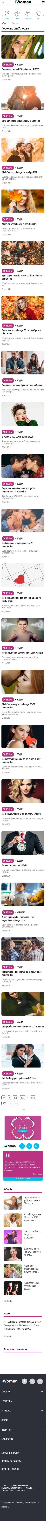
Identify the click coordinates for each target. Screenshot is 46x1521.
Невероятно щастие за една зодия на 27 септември (21, 760)
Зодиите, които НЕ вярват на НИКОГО (20, 69)
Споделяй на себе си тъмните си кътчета (23, 1026)
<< (4, 1098)
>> (16, 1103)
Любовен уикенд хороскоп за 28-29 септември (18, 706)
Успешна (7, 64)
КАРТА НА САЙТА (7, 1490)
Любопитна (7, 1439)
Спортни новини (10, 1469)
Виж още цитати (23, 1178)
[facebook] (22, 1146)
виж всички (8, 1301)
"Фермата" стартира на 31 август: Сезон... (31, 1268)
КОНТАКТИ (21, 1490)
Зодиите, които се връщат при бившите (22, 385)
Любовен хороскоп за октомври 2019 (19, 172)
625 (4, 1103)
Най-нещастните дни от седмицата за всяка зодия (21, 599)
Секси (4, 1420)
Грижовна (6, 1401)
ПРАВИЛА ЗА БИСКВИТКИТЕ (11, 1488)
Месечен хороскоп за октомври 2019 (19, 224)
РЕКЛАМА (29, 1488)
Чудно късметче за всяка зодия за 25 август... (32, 1200)
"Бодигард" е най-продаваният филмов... (32, 1286)
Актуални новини (10, 1453)
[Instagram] (36, 1146)
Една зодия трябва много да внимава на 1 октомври (22, 277)
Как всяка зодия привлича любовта (19, 1078)
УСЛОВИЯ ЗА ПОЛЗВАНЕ (19, 1485)
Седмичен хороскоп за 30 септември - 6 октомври (21, 332)
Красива (5, 1391)
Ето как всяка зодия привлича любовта (21, 120)
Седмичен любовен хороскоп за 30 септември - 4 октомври (18, 490)
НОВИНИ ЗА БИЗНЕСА (11, 1461)
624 (33, 1098)
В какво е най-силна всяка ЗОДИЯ (18, 436)
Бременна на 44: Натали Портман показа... (32, 1251)
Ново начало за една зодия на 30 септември (17, 545)
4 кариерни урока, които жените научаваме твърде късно (18, 919)
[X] (29, 1146)
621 (15, 1098)
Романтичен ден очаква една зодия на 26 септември (22, 973)
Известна (6, 1429)
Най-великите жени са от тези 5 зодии (21, 813)
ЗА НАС (4, 1485)
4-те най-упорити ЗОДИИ (14, 865)
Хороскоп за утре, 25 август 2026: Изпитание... (32, 1217)
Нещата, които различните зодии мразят (22, 652)
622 (22, 1098)
